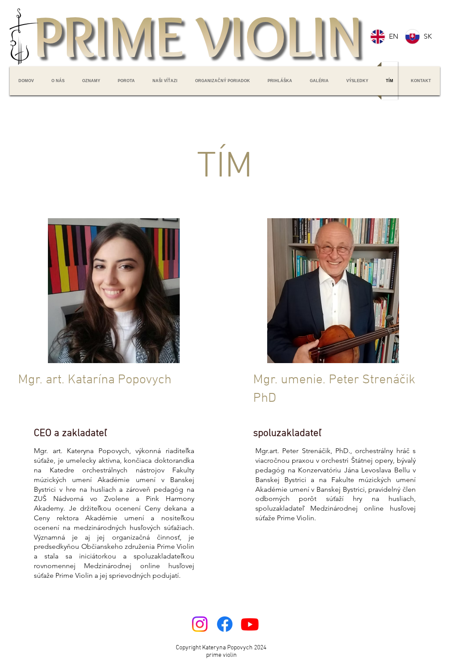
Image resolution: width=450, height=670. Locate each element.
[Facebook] (224, 624)
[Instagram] (199, 624)
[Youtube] (250, 624)
